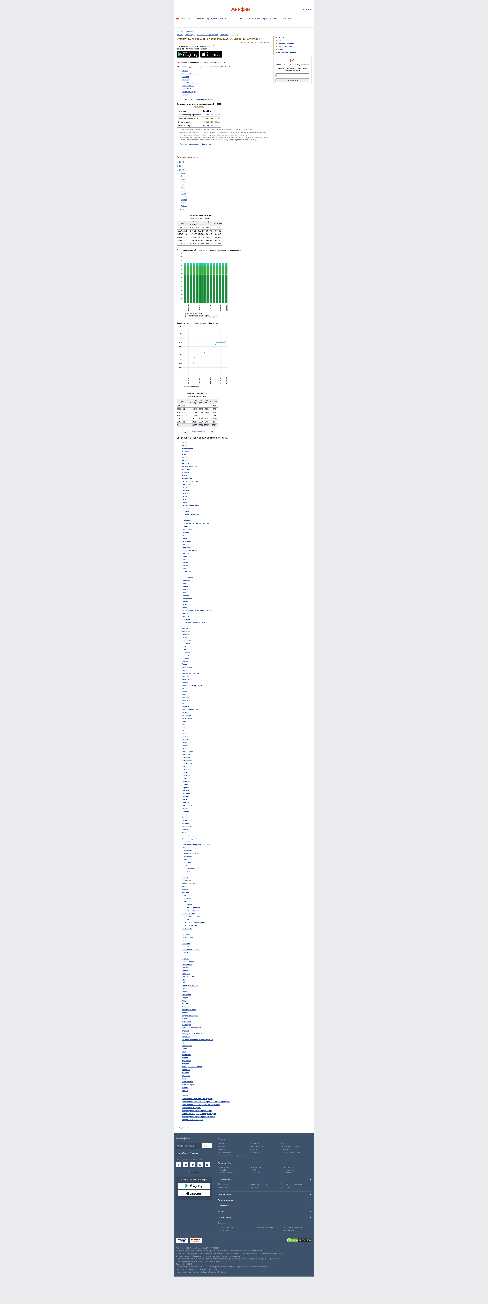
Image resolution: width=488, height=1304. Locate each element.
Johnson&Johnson (189, 74)
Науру (184, 814)
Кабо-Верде (187, 667)
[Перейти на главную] (244, 9)
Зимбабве (186, 631)
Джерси (185, 613)
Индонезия (186, 640)
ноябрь (184, 203)
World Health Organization (201, 99)
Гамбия (185, 565)
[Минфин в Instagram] (200, 1164)
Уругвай (185, 1013)
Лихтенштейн (187, 751)
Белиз (184, 496)
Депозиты (198, 18)
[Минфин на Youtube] (207, 1164)
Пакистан (185, 859)
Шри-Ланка (186, 1061)
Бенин (184, 502)
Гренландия (187, 598)
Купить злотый (286, 1187)
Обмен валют (223, 1184)
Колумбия (186, 706)
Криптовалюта (271, 18)
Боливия (185, 511)
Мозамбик (186, 793)
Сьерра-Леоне (188, 962)
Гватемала (186, 571)
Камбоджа (186, 676)
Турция (185, 998)
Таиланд (185, 967)
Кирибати (186, 700)
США (184, 895)
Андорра (185, 463)
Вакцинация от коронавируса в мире (197, 1111)
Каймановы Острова (190, 673)
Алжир (184, 454)
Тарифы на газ (286, 1150)
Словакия (186, 944)
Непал (184, 817)
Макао (184, 766)
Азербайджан (187, 448)
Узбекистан (186, 1003)
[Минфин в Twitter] (192, 1164)
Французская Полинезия (192, 1034)
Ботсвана (185, 517)
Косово (185, 712)
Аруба (184, 475)
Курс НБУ (221, 1146)
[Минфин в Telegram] (185, 1164)
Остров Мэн (187, 850)
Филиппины (187, 1022)
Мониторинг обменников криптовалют (232, 1156)
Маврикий (186, 757)
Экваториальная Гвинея (192, 1067)
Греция (185, 601)
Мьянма (185, 808)
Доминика (186, 619)
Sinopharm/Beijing (189, 92)
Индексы (287, 18)
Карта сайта (184, 1128)
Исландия (186, 655)
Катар (184, 688)
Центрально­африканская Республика (197, 1040)
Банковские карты (256, 1146)
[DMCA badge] (299, 1241)
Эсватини (186, 1070)
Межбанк (221, 1150)
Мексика (185, 790)
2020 (181, 162)
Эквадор (185, 1064)
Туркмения (186, 995)
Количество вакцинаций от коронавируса (199, 1114)
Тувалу (184, 988)
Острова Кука (187, 856)
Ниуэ (184, 833)
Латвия (185, 733)
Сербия (185, 931)
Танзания (186, 974)
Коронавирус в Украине (191, 1108)
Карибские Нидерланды (192, 685)
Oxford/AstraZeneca (190, 83)
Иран (184, 649)
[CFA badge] (208, 1241)
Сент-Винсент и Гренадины (193, 922)
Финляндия (186, 1025)
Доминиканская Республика (193, 622)
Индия (184, 637)
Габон (184, 556)
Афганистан (187, 478)
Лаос (184, 730)
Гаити (184, 559)
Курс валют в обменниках (258, 1184)
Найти (207, 1146)
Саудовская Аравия (190, 910)
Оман (184, 848)
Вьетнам (185, 553)
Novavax (185, 80)
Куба (184, 721)
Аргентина (186, 469)
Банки (222, 18)
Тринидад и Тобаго (190, 986)
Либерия (185, 739)
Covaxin (185, 71)
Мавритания (187, 760)
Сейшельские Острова (191, 916)
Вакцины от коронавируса (192, 1120)
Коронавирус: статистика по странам (197, 1099)
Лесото (185, 736)
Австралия (186, 442)
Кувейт (184, 724)
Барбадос (186, 487)
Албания (185, 451)
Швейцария (186, 1055)
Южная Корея (187, 1082)
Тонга (184, 982)
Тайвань (185, 971)
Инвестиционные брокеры (290, 1146)
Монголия (186, 802)
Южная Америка (285, 46)
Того (183, 980)
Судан (184, 956)
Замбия (185, 628)
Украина (185, 1007)
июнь (183, 188)
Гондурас (185, 589)
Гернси (185, 583)
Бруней (185, 526)
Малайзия (186, 775)
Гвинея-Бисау (187, 577)
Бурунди (185, 532)
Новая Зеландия (189, 835)
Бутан (184, 535)
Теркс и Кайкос (188, 977)
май (182, 185)
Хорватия (186, 1037)
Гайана (185, 562)
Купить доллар (223, 1187)
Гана (184, 568)
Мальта (185, 784)
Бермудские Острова (190, 505)
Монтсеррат (187, 805)
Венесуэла (186, 547)
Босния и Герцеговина (191, 514)
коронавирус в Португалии (200, 144)
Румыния (185, 892)
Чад (183, 1043)
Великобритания (189, 541)
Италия (185, 661)
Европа (281, 37)
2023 (181, 209)
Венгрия (185, 544)
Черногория (187, 1046)
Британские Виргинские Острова (195, 523)
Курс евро (284, 1143)
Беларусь (186, 493)
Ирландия (186, 652)
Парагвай (186, 871)
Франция (185, 1031)
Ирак (184, 646)
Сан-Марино (187, 905)
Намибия (185, 811)
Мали (184, 778)
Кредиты (212, 18)
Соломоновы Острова (191, 950)
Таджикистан (187, 965)
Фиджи (184, 1019)
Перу (184, 874)
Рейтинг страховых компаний (291, 1227)
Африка (281, 49)
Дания (184, 607)
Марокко (185, 787)
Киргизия (185, 697)
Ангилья (185, 457)
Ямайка (185, 1088)
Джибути (185, 616)
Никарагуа (186, 829)
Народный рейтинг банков (290, 1153)
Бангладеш (186, 484)
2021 (181, 166)
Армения (185, 472)
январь (184, 173)
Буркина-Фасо (188, 529)
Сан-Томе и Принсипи (191, 907)
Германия (186, 580)
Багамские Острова (190, 481)
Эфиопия (186, 1076)
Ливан (184, 742)
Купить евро (253, 1187)
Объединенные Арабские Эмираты (196, 844)
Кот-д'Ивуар (187, 718)
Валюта (185, 18)
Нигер (184, 820)
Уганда (184, 1001)
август (183, 194)
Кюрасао (185, 727)
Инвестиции (253, 18)
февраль (184, 176)
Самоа (184, 901)
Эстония (185, 1073)
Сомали (185, 952)
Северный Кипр (188, 914)
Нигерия (185, 823)
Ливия (184, 745)
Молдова (185, 796)
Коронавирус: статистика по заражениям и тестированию (206, 1102)
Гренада (185, 595)
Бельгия (185, 499)
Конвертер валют (224, 1153)
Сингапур (186, 935)
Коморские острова (190, 709)
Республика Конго (189, 884)
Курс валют (222, 1143)
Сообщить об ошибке (188, 1153)
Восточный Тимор (189, 550)
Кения (184, 691)
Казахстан (186, 670)
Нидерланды (187, 826)
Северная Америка (286, 43)
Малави (185, 772)
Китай (184, 703)
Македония (186, 769)
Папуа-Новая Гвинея (190, 869)
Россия (185, 886)
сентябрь (184, 197)
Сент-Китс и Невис (189, 926)
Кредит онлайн (254, 1153)
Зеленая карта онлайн (226, 1227)
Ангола (185, 460)
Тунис (184, 992)
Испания (185, 658)
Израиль (185, 634)
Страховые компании (288, 1230)
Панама (185, 865)
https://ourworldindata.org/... (203, 432)
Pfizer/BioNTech (188, 86)
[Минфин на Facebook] (178, 1164)
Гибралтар (186, 586)
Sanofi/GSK (186, 89)
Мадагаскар (187, 763)
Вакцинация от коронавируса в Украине (198, 1117)
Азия (280, 40)
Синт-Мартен (187, 937)
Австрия (185, 445)
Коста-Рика (186, 715)
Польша (185, 878)
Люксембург (187, 754)
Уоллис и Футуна (189, 1010)
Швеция (185, 1058)
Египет (184, 625)
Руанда (185, 890)
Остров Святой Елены (191, 853)
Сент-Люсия (187, 929)
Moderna (185, 77)
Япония (185, 1091)
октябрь (184, 200)
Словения (186, 946)
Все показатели (186, 31)
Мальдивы (186, 781)
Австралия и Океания (287, 52)
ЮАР (184, 1079)
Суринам (185, 959)
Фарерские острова (190, 1016)
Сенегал (185, 920)
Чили (184, 1052)
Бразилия (186, 520)
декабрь (184, 206)
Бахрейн (185, 490)
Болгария (186, 508)
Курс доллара (254, 1143)
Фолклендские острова (191, 1028)
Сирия (184, 941)
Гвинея (185, 574)
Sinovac (185, 95)
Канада (185, 682)
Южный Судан (188, 1085)
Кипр (184, 694)
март (183, 179)
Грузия (184, 604)
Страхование (236, 18)
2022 (181, 170)
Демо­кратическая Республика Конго (197, 610)
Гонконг (185, 592)
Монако (185, 799)
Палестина (186, 863)
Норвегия (186, 841)
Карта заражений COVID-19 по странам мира (201, 1105)
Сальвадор (186, 899)
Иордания (186, 643)
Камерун (185, 679)
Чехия (184, 1049)
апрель (184, 182)
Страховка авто (223, 1230)
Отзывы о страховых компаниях (261, 1227)
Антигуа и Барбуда (189, 466)
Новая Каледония (189, 838)
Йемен (184, 664)
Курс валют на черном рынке (291, 1184)
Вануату (185, 538)
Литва (184, 748)
